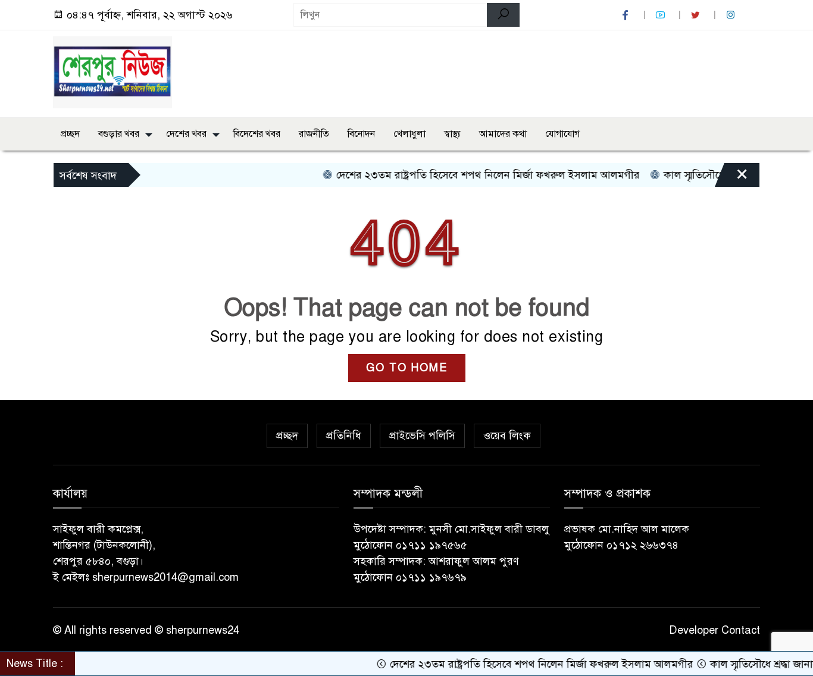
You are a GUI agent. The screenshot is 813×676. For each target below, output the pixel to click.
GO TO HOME (407, 367)
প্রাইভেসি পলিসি (422, 435)
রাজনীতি (314, 134)
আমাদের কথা (503, 134)
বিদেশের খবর (256, 134)
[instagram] (732, 15)
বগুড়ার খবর (118, 134)
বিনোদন (361, 134)
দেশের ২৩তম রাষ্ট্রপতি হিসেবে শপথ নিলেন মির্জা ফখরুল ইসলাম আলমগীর (475, 174)
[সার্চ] (503, 15)
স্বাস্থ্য (452, 134)
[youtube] (662, 15)
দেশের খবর (186, 134)
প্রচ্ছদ (70, 134)
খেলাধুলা (409, 134)
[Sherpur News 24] (112, 71)
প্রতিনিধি (343, 435)
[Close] (731, 178)
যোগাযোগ (562, 134)
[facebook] (627, 15)
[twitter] (697, 15)
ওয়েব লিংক (507, 435)
